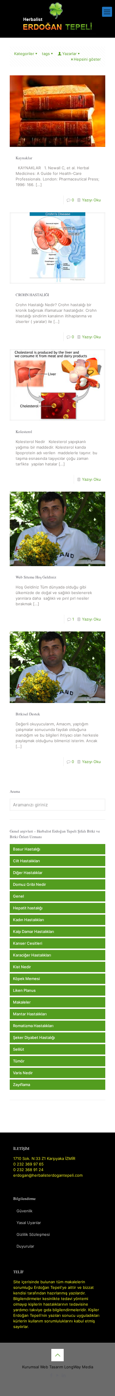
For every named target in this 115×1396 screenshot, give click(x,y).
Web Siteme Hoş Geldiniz (36, 577)
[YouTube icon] (57, 1375)
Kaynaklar (24, 157)
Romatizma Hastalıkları (33, 1025)
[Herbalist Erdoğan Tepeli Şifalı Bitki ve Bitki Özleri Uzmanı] (57, 17)
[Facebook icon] (51, 1375)
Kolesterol (24, 431)
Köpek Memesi (26, 978)
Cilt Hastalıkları (26, 860)
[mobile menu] (107, 12)
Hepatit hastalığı (27, 908)
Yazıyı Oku (91, 200)
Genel (18, 896)
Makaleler (22, 1002)
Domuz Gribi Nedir (29, 884)
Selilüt (18, 1049)
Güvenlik (24, 1210)
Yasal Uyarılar (29, 1222)
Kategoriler (24, 53)
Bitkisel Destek (28, 714)
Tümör (18, 1061)
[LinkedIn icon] (64, 1375)
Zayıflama (21, 1084)
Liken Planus (24, 990)
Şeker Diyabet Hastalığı (34, 1037)
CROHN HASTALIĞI (32, 294)
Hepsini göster (87, 59)
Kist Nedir (22, 966)
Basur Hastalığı (26, 849)
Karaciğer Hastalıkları (32, 955)
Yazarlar (69, 53)
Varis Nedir (23, 1072)
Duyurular (25, 1246)
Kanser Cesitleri (27, 943)
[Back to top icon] (57, 1355)
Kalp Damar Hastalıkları (33, 931)
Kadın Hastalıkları (28, 919)
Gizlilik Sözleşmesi (33, 1234)
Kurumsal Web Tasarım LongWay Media (57, 1367)
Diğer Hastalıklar (27, 872)
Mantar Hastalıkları (30, 1014)
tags (46, 53)
